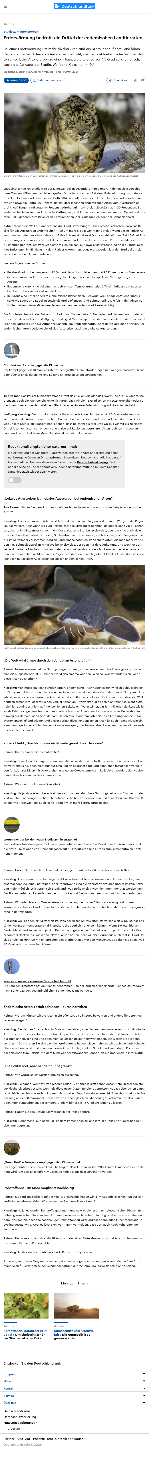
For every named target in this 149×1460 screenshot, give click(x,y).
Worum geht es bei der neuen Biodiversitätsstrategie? (40, 839)
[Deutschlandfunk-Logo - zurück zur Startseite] (74, 6)
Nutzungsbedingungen (20, 1422)
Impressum (12, 1428)
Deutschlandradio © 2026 (23, 1444)
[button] (5, 6)
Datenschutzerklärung (92, 462)
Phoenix (39, 1438)
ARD (20, 1438)
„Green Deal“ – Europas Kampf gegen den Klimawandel (42, 1162)
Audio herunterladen (50, 80)
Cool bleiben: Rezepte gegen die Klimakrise (33, 365)
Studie (13, 314)
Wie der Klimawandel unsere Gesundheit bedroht (37, 981)
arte (51, 1438)
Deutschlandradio (17, 1411)
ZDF (28, 1438)
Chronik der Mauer (69, 1438)
